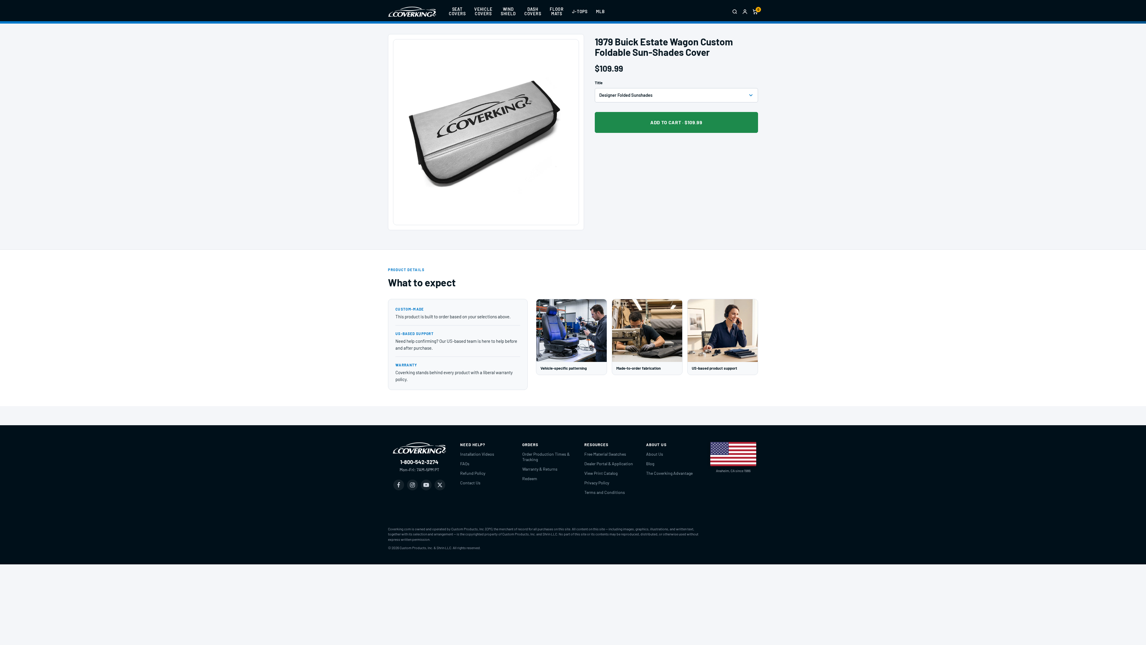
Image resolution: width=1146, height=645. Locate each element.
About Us (654, 454)
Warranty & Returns (539, 469)
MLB (600, 11)
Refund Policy (472, 473)
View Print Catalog (600, 473)
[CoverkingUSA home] (412, 11)
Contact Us (470, 482)
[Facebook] (398, 485)
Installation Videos (477, 454)
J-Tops (580, 11)
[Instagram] (412, 485)
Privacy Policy (596, 482)
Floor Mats (557, 11)
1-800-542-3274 (419, 462)
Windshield (508, 11)
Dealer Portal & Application (608, 463)
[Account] (745, 12)
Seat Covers (457, 11)
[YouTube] (426, 485)
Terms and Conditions (604, 492)
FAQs (464, 463)
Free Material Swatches (605, 454)
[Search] (735, 12)
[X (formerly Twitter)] (440, 485)
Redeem (529, 478)
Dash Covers (532, 11)
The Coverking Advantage (669, 473)
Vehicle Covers (483, 11)
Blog (650, 463)
